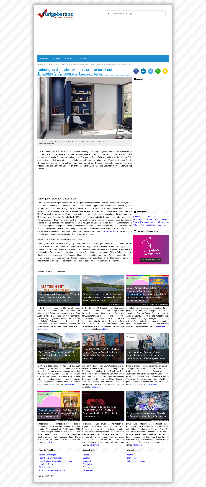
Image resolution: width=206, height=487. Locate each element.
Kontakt (68, 59)
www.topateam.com (109, 231)
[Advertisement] (103, 37)
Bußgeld (136, 225)
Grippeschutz (88, 461)
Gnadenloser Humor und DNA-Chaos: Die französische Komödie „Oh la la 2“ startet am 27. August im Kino (59, 413)
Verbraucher (146, 225)
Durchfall (86, 458)
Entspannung (146, 222)
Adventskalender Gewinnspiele (52, 470)
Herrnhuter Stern (46, 464)
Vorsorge (162, 225)
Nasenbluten (88, 455)
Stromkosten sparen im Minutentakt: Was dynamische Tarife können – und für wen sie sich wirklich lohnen (102, 297)
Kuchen (155, 222)
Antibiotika (87, 464)
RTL (78, 304)
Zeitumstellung (89, 467)
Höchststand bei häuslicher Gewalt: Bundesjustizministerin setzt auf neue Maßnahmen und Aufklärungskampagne (146, 355)
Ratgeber (56, 59)
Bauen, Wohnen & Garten (57, 64)
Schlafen (165, 219)
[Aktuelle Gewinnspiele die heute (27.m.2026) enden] (151, 264)
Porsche (136, 222)
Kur (156, 219)
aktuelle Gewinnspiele (48, 455)
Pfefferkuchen (44, 467)
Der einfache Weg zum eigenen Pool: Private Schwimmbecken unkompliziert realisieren (57, 355)
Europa (154, 225)
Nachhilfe (137, 216)
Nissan (166, 216)
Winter (149, 219)
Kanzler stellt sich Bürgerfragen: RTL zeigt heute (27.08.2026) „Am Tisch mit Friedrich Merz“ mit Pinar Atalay (59, 297)
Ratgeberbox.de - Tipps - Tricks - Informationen (55, 13)
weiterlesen (42, 329)
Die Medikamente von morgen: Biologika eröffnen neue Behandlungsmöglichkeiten (146, 414)
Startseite (44, 59)
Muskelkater (88, 470)
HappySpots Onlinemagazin (50, 458)
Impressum (81, 59)
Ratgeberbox (43, 64)
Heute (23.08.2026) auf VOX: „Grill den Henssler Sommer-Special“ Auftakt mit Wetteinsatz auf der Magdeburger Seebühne (101, 354)
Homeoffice (152, 216)
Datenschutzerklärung (136, 461)
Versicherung (138, 219)
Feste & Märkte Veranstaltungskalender (55, 461)
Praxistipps (164, 222)
